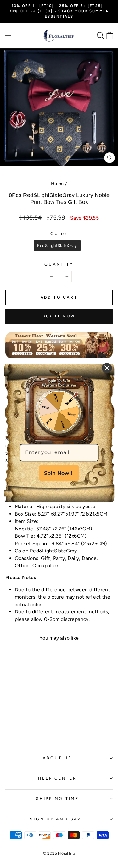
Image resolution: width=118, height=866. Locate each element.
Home (57, 183)
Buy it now (59, 316)
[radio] (57, 245)
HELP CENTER (57, 778)
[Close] (106, 367)
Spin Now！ (59, 473)
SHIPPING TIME (57, 798)
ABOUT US (57, 757)
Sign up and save (57, 819)
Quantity (58, 264)
